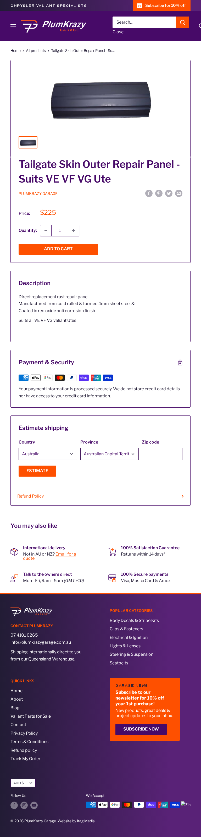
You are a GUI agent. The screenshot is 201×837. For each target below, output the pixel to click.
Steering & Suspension (131, 654)
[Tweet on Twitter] (168, 193)
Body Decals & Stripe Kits (134, 620)
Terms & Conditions (29, 741)
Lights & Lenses (125, 645)
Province (89, 442)
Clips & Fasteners (126, 628)
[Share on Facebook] (149, 193)
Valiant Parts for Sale (30, 716)
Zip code (150, 442)
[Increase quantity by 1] (73, 230)
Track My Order (25, 758)
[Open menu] (13, 26)
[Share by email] (178, 193)
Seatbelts (119, 662)
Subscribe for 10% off (165, 5)
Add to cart (58, 248)
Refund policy (23, 750)
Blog (15, 707)
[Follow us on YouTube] (34, 805)
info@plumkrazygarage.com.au (40, 642)
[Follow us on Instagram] (24, 805)
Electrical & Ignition (129, 637)
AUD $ (18, 783)
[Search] (182, 22)
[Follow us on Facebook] (14, 805)
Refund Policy (30, 496)
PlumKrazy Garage (38, 193)
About (16, 699)
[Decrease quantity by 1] (45, 230)
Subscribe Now (141, 729)
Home (15, 50)
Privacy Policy (24, 733)
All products (36, 50)
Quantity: (28, 230)
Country (27, 442)
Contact (18, 724)
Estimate (37, 470)
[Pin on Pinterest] (159, 193)
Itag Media (86, 821)
